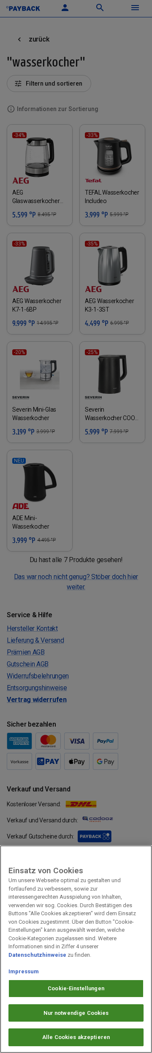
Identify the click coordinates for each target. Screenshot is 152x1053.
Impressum (23, 971)
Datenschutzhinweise (37, 955)
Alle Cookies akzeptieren (76, 1037)
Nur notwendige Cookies (76, 1013)
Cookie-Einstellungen (76, 988)
